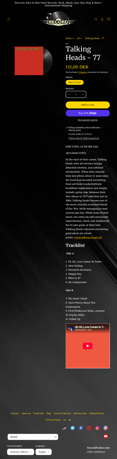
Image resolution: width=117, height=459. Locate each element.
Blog (49, 413)
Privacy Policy (53, 420)
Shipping (82, 72)
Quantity (70, 88)
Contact (15, 413)
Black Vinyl (74, 82)
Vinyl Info (39, 413)
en (64, 420)
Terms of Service (62, 413)
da (70, 420)
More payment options (88, 120)
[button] (8, 19)
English (42, 452)
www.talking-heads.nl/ (88, 237)
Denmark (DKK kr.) (19, 452)
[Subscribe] (55, 436)
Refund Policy (97, 413)
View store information (83, 138)
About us (26, 413)
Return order (80, 413)
